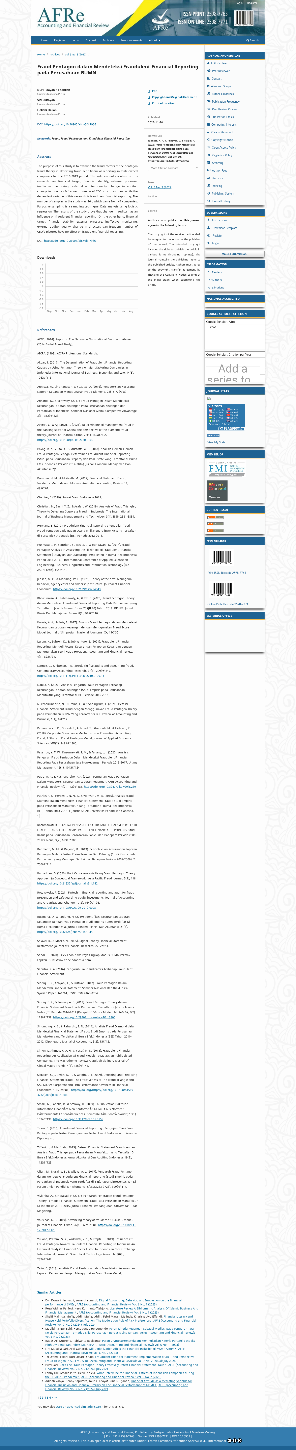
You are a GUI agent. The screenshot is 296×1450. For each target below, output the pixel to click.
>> (55, 1397)
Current (91, 40)
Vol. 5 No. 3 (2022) (75, 54)
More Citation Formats (164, 168)
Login (75, 40)
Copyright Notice (222, 140)
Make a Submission (234, 254)
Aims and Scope (221, 86)
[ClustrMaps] (235, 399)
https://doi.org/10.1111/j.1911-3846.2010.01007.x (70, 676)
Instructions (219, 220)
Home (44, 40)
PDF (154, 91)
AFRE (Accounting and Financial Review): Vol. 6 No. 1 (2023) (117, 1304)
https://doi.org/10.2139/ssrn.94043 (77, 589)
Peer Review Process (224, 109)
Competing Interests (224, 124)
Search (254, 40)
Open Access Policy (224, 147)
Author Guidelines (223, 94)
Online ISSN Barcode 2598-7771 (227, 604)
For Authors (214, 280)
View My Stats (216, 442)
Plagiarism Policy (222, 155)
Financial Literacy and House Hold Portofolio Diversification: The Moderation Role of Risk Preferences (119, 1318)
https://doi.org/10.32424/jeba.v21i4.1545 (65, 932)
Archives (108, 40)
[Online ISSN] (235, 589)
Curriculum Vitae (163, 103)
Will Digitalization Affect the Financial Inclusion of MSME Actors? (133, 1349)
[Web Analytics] (235, 435)
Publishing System (223, 193)
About (153, 40)
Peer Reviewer (221, 71)
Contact (216, 78)
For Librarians (215, 287)
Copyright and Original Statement (174, 97)
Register (59, 40)
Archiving (217, 163)
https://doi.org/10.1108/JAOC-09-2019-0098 (66, 907)
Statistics (217, 178)
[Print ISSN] (235, 558)
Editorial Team (219, 63)
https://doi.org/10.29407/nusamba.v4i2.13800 (84, 1017)
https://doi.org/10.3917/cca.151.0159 (78, 1119)
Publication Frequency (226, 101)
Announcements (131, 40)
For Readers (214, 272)
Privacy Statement (222, 132)
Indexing (217, 186)
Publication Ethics (223, 117)
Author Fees (219, 170)
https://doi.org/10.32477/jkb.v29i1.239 (110, 787)
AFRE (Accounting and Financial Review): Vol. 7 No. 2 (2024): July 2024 (129, 1361)
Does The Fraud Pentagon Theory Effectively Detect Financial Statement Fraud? (113, 1365)
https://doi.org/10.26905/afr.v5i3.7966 (70, 124)
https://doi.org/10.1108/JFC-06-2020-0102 (65, 440)
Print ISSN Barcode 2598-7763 (226, 573)
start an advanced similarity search (79, 1406)
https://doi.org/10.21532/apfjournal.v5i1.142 (67, 883)
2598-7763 (138, 1436)
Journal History (220, 201)
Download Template (224, 228)
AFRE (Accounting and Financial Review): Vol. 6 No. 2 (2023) (115, 1351)
